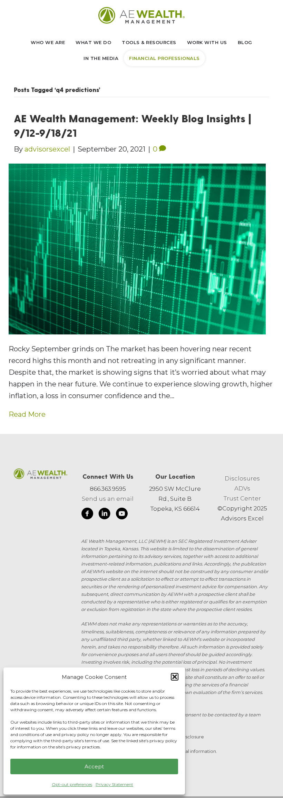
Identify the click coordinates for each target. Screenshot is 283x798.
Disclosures (242, 478)
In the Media (101, 58)
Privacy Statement (114, 784)
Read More (27, 414)
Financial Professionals (164, 58)
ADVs (242, 488)
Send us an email (108, 498)
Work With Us (207, 42)
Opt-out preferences (72, 784)
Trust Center (242, 498)
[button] (174, 676)
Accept (94, 766)
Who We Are (48, 42)
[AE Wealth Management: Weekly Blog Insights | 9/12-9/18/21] (137, 248)
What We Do (93, 42)
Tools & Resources (149, 42)
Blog (245, 42)
